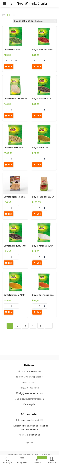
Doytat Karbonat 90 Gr (42, 246)
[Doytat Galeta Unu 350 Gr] (15, 77)
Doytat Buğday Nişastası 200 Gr (18, 197)
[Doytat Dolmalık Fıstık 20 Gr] (15, 126)
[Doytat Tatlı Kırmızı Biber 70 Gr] (43, 273)
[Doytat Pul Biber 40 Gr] (43, 28)
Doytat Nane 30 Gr (12, 49)
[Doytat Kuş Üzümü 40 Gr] (15, 224)
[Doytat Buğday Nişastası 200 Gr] (15, 175)
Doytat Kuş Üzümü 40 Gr (15, 246)
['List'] (14, 15)
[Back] (11, 3)
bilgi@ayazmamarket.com (31, 393)
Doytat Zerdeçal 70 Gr (14, 295)
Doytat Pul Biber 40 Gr (42, 49)
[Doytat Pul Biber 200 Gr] (43, 175)
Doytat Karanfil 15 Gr (41, 98)
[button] (7, 460)
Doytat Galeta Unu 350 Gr (15, 98)
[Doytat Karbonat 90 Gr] (43, 224)
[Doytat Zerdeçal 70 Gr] (15, 273)
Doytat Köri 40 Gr (40, 147)
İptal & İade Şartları (31, 435)
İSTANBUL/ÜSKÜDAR (31, 371)
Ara (51, 3)
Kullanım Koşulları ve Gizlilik (31, 420)
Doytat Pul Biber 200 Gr (43, 197)
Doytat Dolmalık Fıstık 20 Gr (16, 147)
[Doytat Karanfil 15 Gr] (43, 77)
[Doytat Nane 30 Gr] (15, 28)
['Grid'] (8, 15)
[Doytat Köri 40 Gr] (43, 126)
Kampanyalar (29, 404)
